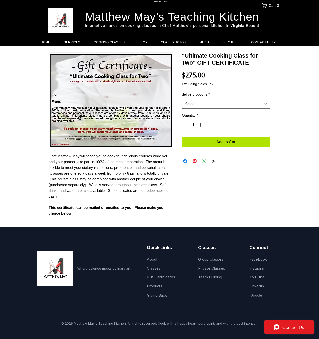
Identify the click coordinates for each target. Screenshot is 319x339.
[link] (272, 5)
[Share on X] (214, 161)
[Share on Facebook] (185, 161)
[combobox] (226, 104)
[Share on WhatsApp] (204, 161)
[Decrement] (186, 124)
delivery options (196, 94)
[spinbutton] (193, 124)
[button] (109, 42)
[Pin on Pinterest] (195, 161)
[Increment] (201, 124)
